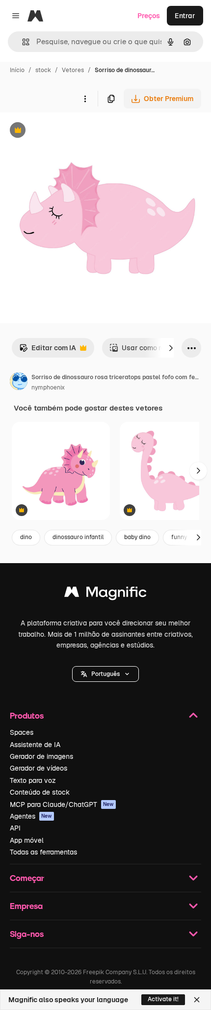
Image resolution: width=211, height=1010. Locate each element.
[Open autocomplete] (21, 42)
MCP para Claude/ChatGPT (62, 804)
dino (26, 537)
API (15, 828)
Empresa (26, 906)
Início (17, 70)
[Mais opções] (85, 98)
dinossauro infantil (78, 537)
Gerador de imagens (41, 756)
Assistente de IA (35, 744)
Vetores (73, 70)
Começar (27, 878)
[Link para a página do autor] (18, 382)
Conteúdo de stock (40, 792)
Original (63, 131)
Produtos (27, 715)
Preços (148, 15)
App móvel (27, 840)
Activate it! (163, 999)
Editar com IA (47, 350)
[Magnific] (105, 594)
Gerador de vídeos (38, 768)
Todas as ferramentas (43, 852)
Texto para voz (33, 780)
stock (43, 70)
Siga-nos (27, 934)
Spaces (21, 732)
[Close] (197, 1000)
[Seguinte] (171, 348)
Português (105, 674)
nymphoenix (48, 387)
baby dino (137, 537)
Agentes (31, 816)
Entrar (185, 15)
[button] (105, 674)
